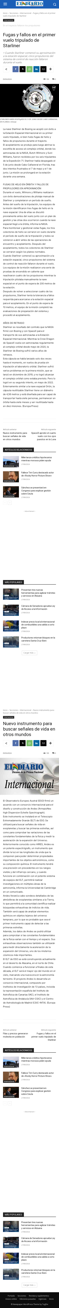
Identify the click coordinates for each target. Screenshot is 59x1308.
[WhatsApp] (29, 69)
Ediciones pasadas (28, 1299)
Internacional (25, 13)
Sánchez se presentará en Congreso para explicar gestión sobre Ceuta (36, 490)
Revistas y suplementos (39, 1295)
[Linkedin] (36, 69)
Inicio (5, 13)
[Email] (43, 69)
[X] (23, 69)
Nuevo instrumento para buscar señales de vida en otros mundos (15, 436)
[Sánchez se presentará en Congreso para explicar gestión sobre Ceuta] (11, 491)
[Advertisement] (29, 542)
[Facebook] (16, 69)
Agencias (42, 1299)
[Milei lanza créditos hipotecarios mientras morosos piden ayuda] (11, 461)
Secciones (14, 13)
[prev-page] (5, 503)
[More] (50, 69)
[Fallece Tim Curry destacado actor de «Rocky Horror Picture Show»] (11, 476)
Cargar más (28, 652)
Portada (11, 1295)
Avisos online (11, 1299)
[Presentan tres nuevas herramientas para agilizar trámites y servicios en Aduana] (11, 594)
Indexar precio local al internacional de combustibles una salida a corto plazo (38, 625)
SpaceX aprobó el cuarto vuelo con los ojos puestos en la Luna (43, 436)
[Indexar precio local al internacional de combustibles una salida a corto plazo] (11, 626)
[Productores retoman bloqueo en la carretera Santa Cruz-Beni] (11, 642)
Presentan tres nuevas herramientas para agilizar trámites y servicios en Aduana (38, 593)
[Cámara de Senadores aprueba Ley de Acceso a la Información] (11, 610)
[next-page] (10, 503)
